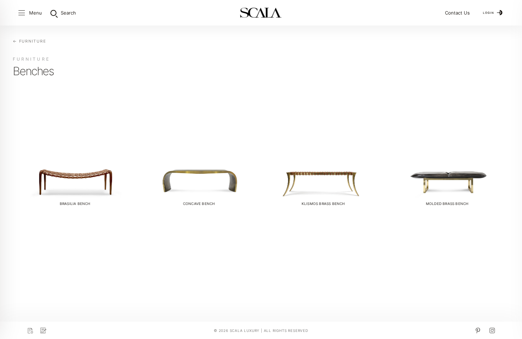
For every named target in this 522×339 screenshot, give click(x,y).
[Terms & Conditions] (43, 330)
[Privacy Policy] (30, 330)
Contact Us (457, 13)
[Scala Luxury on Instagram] (492, 330)
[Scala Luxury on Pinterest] (478, 330)
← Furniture (29, 41)
